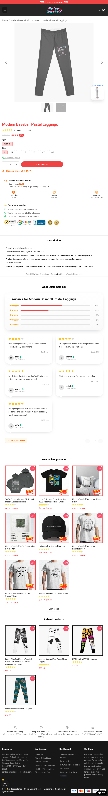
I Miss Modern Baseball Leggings (18, 709)
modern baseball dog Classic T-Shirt (53, 593)
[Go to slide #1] (47, 107)
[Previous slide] (6, 62)
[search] (99, 10)
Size (4, 148)
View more (54, 609)
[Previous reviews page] (87, 441)
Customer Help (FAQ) (68, 772)
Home (5, 20)
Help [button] (103, 793)
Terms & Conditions (43, 758)
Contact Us (64, 768)
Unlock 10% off (5, 784)
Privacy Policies (41, 762)
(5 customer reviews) (22, 130)
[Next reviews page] (100, 441)
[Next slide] (102, 62)
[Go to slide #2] (61, 107)
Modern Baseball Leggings (55, 20)
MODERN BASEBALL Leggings (84, 659)
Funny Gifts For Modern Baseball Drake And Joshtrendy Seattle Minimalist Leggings (18, 661)
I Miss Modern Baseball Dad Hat (52, 546)
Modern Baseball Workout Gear (25, 20)
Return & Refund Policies (70, 765)
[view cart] (103, 10)
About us (39, 754)
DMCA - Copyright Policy (45, 765)
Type (4, 140)
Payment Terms (66, 761)
